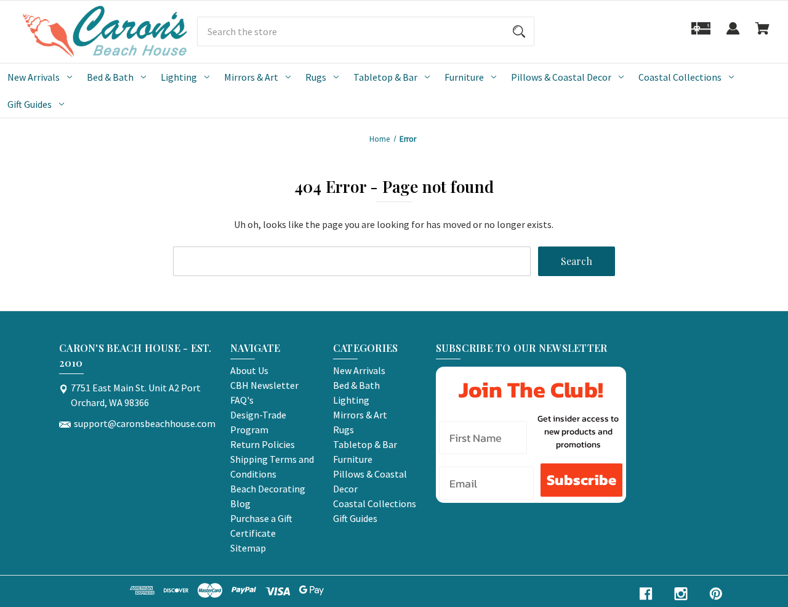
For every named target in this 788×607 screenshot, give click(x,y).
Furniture (464, 77)
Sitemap (248, 548)
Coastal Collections (680, 77)
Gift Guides (29, 104)
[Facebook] (646, 593)
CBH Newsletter (264, 385)
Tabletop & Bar (385, 77)
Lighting (179, 77)
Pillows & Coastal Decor (561, 77)
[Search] (519, 31)
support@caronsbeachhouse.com (144, 423)
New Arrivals (33, 77)
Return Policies (262, 444)
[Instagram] (681, 593)
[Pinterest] (716, 593)
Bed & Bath (110, 77)
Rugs (315, 77)
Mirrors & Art (251, 77)
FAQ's (242, 400)
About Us (249, 370)
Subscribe (581, 480)
